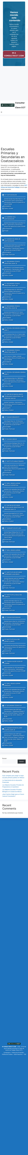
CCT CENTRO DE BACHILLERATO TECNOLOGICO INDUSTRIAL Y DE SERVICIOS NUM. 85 (13, 396)
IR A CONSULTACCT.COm (14, 54)
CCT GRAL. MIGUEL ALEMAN (12, 550)
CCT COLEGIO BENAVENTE (11, 417)
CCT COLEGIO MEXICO (10, 439)
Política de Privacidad (18, 1052)
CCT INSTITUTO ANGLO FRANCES (14, 461)
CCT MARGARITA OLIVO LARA (12, 528)
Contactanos (7, 1052)
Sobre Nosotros (18, 1054)
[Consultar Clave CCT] (7, 105)
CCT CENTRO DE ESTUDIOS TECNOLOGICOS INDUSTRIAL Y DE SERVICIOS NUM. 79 (14, 507)
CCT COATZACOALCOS (10, 195)
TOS (25, 1054)
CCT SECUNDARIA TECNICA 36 (13, 705)
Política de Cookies (7, 1054)
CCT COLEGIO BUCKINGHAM (12, 617)
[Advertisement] (14, 86)
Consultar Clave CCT (20, 105)
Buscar (4, 758)
